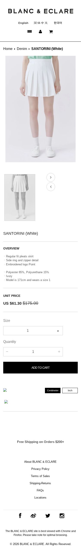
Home (8, 49)
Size (6, 320)
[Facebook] (19, 516)
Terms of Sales (40, 476)
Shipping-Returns (40, 483)
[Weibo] (32, 516)
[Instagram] (60, 516)
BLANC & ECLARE (32, 544)
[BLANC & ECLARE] (40, 10)
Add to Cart (41, 367)
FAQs (40, 490)
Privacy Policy (40, 469)
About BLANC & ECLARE (40, 461)
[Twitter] (46, 516)
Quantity (9, 342)
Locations (40, 497)
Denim (22, 49)
